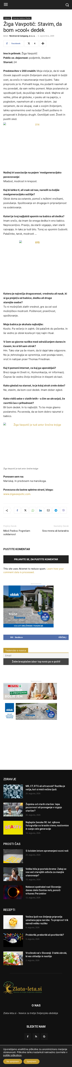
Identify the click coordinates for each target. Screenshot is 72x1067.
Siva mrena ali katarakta (55, 530)
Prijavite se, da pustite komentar (36, 559)
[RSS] (36, 1036)
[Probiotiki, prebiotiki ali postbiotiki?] (13, 940)
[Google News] (44, 1036)
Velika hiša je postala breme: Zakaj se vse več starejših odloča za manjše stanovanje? (46, 872)
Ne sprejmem (13, 1061)
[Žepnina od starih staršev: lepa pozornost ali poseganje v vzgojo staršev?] (13, 809)
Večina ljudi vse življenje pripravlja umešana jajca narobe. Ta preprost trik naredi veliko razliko (47, 920)
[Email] (48, 510)
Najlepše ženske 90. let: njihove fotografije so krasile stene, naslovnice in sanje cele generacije (47, 825)
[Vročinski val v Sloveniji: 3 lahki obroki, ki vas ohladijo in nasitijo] (13, 958)
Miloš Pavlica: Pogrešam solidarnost (16, 532)
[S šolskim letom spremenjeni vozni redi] (13, 856)
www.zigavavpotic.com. (17, 494)
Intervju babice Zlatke (21, 18)
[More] (42, 43)
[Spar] (30, 701)
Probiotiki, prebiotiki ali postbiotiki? (45, 934)
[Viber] (63, 510)
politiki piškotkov (12, 1055)
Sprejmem (31, 1061)
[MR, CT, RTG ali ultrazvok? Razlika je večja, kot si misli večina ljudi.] (13, 791)
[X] (25, 510)
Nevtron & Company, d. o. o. (22, 36)
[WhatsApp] (32, 510)
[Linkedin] (40, 510)
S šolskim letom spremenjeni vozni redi (47, 850)
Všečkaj (62, 637)
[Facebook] (17, 510)
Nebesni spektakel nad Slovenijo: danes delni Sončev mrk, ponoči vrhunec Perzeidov (44, 890)
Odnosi (7, 18)
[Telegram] (55, 510)
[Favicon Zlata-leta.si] (36, 987)
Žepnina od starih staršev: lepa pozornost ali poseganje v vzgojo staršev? (44, 807)
